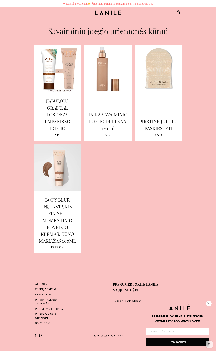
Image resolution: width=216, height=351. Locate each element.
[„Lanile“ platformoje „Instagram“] (40, 335)
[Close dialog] (209, 303)
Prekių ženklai (45, 289)
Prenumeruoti (177, 342)
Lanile (120, 335)
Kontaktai (42, 323)
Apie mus (41, 283)
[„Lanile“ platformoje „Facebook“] (35, 335)
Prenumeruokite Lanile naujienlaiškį (135, 287)
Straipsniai (43, 294)
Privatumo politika (49, 308)
